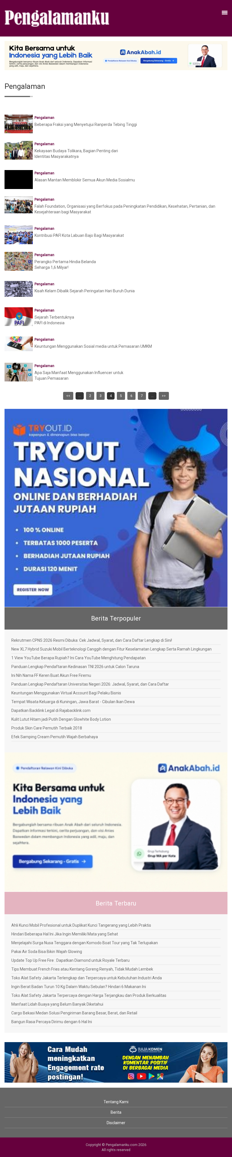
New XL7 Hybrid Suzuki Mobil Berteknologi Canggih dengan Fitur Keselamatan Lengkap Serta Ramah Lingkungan (111, 649)
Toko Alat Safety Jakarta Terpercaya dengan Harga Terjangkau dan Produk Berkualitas (88, 995)
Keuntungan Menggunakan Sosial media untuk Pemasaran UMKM (93, 346)
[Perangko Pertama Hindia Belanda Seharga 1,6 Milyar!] (19, 262)
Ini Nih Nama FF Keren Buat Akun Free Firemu (51, 675)
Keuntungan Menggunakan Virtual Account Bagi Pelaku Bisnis (66, 693)
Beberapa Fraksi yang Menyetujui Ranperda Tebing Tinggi (86, 124)
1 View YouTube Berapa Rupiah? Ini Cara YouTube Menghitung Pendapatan (78, 658)
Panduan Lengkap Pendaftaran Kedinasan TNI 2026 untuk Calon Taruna (75, 666)
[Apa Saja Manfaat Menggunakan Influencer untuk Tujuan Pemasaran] (19, 372)
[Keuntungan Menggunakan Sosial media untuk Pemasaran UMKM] (19, 343)
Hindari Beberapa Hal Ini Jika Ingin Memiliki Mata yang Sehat (64, 934)
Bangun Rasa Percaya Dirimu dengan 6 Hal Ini (51, 1021)
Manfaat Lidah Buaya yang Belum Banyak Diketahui (57, 1004)
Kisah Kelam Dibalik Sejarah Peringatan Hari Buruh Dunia (85, 291)
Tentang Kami (116, 1102)
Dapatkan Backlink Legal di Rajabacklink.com (51, 710)
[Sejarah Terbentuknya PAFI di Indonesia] (19, 316)
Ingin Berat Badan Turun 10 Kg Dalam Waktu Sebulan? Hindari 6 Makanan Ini (78, 986)
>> (164, 396)
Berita (116, 1112)
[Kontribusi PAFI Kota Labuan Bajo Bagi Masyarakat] (19, 234)
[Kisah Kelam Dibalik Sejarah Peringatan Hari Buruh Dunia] (19, 288)
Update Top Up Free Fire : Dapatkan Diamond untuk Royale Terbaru (70, 960)
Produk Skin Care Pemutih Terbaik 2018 (46, 728)
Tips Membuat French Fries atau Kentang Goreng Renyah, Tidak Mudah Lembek (82, 969)
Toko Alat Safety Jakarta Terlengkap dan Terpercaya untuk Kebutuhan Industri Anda (86, 978)
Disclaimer (116, 1122)
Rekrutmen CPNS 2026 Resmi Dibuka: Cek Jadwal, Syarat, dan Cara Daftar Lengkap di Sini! (91, 640)
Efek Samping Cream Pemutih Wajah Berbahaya (54, 737)
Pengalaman (44, 118)
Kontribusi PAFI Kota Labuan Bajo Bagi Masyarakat (79, 235)
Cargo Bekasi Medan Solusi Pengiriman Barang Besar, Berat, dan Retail (74, 1013)
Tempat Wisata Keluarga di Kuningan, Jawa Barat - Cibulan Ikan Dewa (73, 701)
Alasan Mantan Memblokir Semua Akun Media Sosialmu (85, 180)
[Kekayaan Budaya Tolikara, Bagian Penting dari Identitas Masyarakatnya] (19, 150)
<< (68, 396)
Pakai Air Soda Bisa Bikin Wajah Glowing (46, 951)
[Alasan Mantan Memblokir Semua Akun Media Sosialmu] (19, 184)
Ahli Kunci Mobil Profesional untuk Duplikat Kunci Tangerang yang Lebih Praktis (81, 925)
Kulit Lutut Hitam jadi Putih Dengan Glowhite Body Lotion (61, 719)
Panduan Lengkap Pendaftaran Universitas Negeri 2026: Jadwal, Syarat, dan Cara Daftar (90, 684)
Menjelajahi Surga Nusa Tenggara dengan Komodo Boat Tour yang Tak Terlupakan (84, 943)
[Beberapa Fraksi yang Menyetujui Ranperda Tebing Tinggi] (19, 123)
